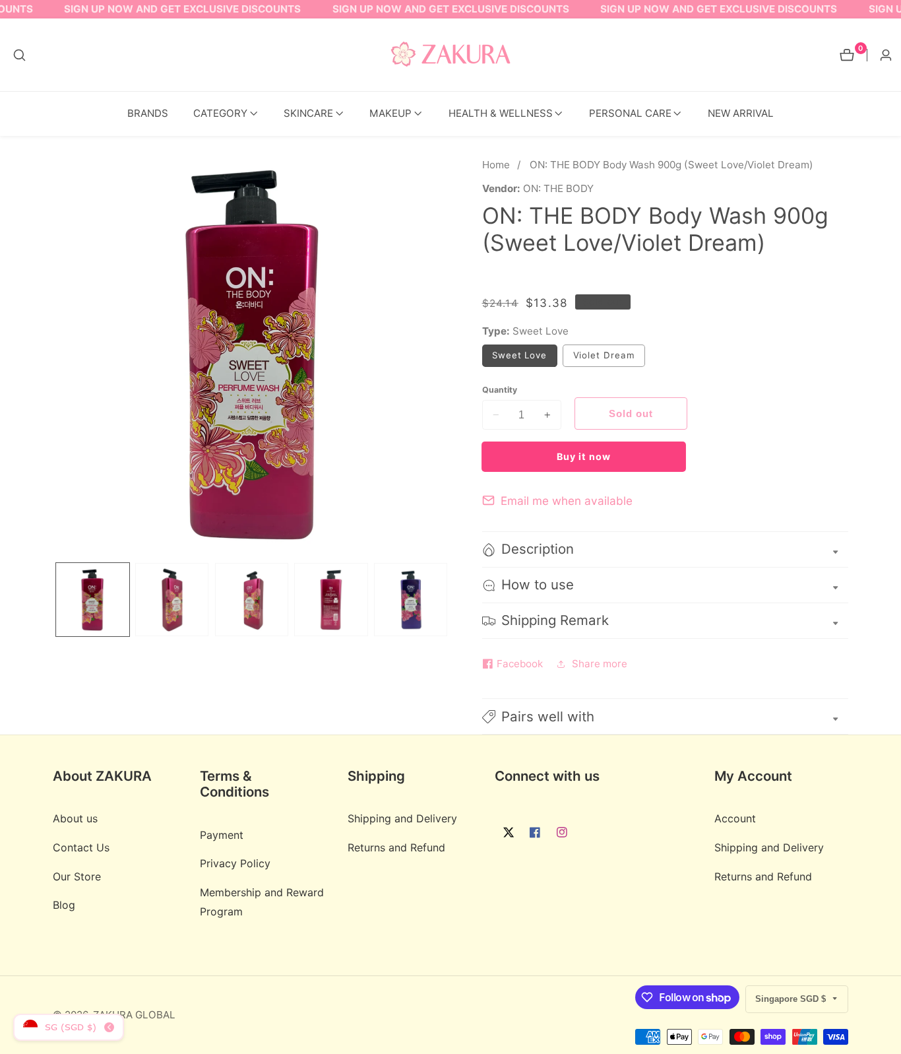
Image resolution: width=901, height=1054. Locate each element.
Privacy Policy (235, 864)
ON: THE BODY (558, 188)
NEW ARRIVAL (741, 113)
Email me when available (567, 501)
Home (496, 164)
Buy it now (584, 456)
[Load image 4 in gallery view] (330, 599)
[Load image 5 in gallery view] (410, 599)
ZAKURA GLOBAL (134, 1015)
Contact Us (81, 848)
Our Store (77, 876)
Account (735, 819)
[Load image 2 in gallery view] (171, 599)
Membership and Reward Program (262, 902)
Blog (64, 905)
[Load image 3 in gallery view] (251, 599)
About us (75, 819)
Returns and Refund (396, 848)
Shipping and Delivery (402, 819)
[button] (220, 114)
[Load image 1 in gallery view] (92, 599)
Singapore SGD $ (791, 999)
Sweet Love (524, 358)
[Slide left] (57, 599)
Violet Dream (609, 358)
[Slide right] (446, 599)
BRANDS (147, 113)
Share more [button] (599, 663)
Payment (221, 834)
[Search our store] (19, 55)
